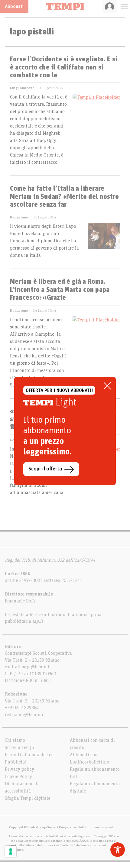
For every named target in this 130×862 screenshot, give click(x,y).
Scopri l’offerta (45, 469)
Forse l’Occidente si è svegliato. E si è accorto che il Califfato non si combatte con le (63, 67)
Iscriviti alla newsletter (29, 754)
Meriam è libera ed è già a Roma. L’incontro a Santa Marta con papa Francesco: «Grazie (59, 290)
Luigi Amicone (22, 88)
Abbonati (14, 6)
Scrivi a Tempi (19, 747)
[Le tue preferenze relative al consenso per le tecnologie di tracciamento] (10, 851)
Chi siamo (15, 740)
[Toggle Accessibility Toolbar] (117, 849)
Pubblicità (16, 762)
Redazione (19, 217)
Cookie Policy (18, 776)
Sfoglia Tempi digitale (27, 798)
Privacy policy (19, 769)
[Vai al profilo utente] (109, 6)
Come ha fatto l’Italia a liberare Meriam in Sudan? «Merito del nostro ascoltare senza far (64, 197)
